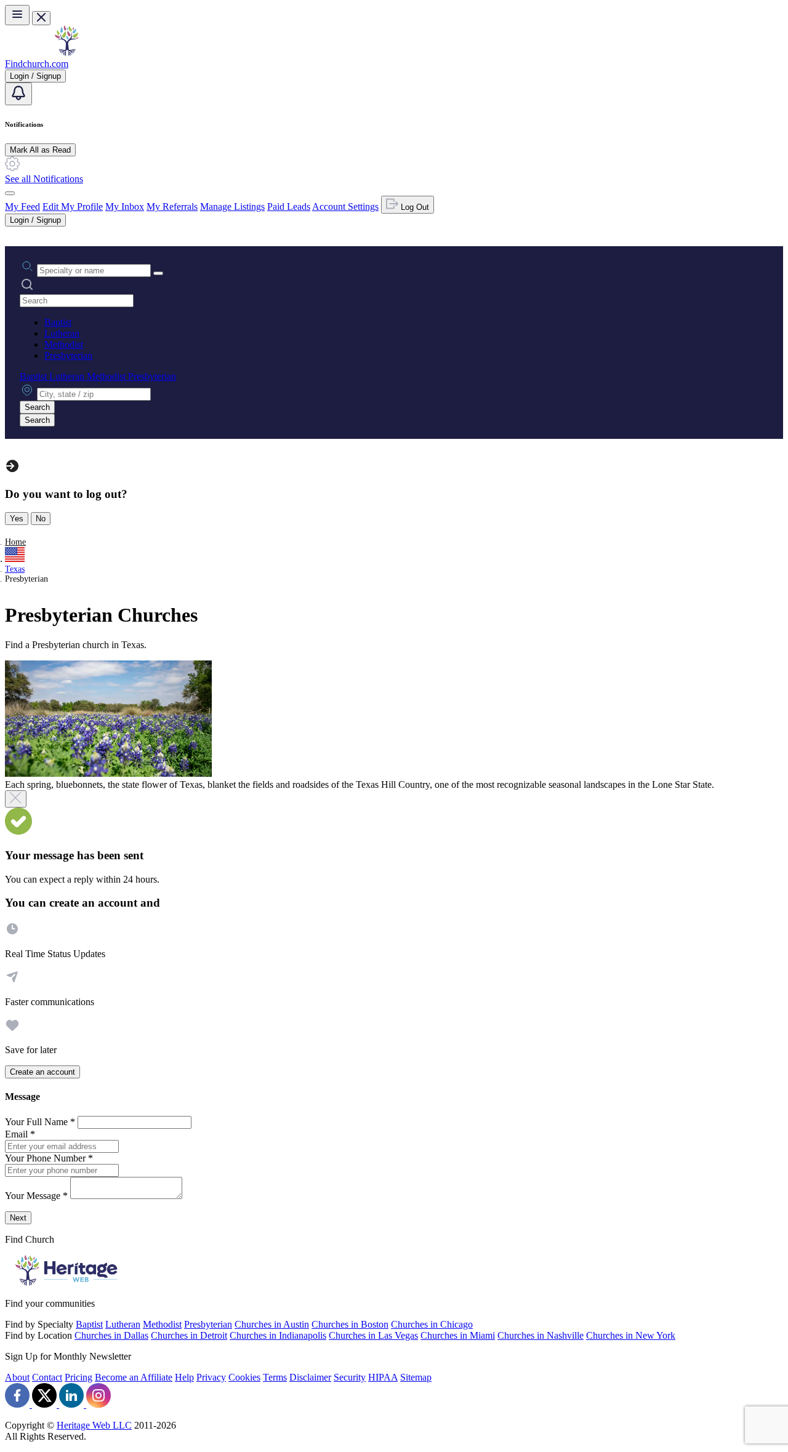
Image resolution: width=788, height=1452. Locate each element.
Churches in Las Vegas (373, 1335)
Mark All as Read (40, 149)
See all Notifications (44, 179)
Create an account (42, 1072)
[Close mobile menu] (41, 18)
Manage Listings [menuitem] (232, 206)
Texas (15, 569)
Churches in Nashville (540, 1335)
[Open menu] (17, 15)
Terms (275, 1377)
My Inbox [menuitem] (124, 206)
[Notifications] (18, 93)
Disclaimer (310, 1377)
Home (15, 542)
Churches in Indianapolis (278, 1335)
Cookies (244, 1377)
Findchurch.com (36, 63)
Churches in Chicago (432, 1324)
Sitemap (416, 1377)
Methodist (63, 344)
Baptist (57, 322)
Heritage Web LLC (94, 1425)
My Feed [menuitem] (22, 206)
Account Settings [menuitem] (345, 206)
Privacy (211, 1377)
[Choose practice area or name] (158, 273)
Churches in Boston (350, 1324)
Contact (47, 1377)
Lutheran (61, 333)
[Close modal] (15, 799)
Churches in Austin (272, 1324)
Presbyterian (68, 355)
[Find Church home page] (66, 52)
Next (18, 1217)
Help (184, 1377)
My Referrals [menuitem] (172, 206)
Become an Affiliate (133, 1377)
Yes (16, 518)
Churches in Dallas (111, 1335)
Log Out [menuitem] (413, 207)
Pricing (78, 1377)
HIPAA (383, 1377)
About (17, 1377)
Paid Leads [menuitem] (288, 206)
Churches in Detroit (189, 1335)
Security (350, 1377)
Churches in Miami (457, 1335)
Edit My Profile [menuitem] (72, 206)
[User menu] (10, 193)
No (41, 518)
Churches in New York (630, 1335)
